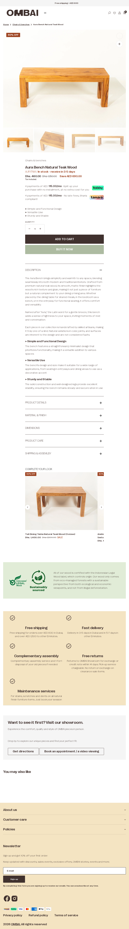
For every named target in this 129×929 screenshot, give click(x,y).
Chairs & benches (21, 24)
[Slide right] (101, 507)
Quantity (29, 222)
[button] (45, 12)
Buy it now (64, 249)
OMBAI (15, 924)
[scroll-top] (122, 922)
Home (6, 24)
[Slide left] (27, 507)
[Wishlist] (114, 13)
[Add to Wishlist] (119, 36)
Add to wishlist (64, 257)
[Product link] (61, 501)
